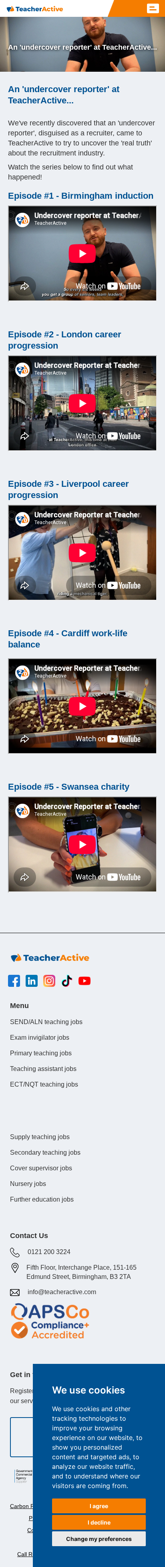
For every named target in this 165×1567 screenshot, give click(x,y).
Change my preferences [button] (99, 1538)
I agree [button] (99, 1505)
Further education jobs (42, 1199)
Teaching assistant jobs (43, 1068)
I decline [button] (99, 1522)
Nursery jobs (28, 1183)
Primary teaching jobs (41, 1053)
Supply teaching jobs (40, 1136)
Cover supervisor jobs (41, 1168)
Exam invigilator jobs (39, 1037)
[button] (153, 8)
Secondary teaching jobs (45, 1152)
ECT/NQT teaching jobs (44, 1084)
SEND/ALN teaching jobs (46, 1021)
